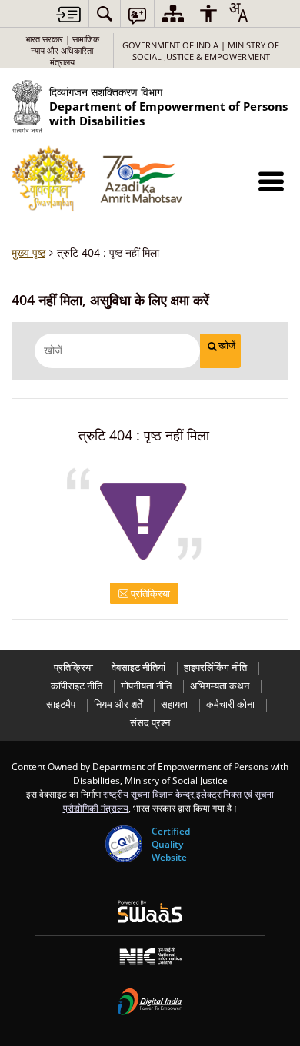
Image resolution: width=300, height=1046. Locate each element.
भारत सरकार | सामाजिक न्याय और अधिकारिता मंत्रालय (62, 50)
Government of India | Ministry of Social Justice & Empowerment (200, 50)
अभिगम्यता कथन (219, 685)
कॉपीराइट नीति (76, 685)
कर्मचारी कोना (230, 704)
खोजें (226, 345)
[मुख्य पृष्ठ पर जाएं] (68, 14)
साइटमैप (60, 704)
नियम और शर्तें (118, 704)
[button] (271, 181)
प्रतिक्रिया (149, 593)
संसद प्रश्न (150, 722)
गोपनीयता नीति (146, 685)
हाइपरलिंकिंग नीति (215, 667)
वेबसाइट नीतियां (138, 667)
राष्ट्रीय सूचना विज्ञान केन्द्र (148, 794)
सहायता (174, 704)
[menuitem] (104, 13)
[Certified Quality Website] (123, 843)
